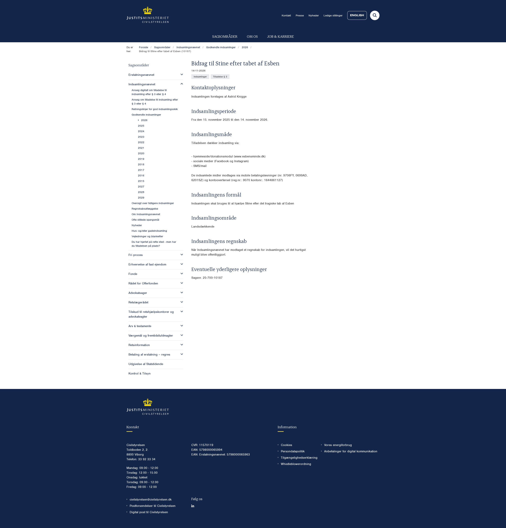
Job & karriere (280, 36)
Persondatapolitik (293, 451)
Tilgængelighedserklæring (298, 458)
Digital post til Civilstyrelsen (149, 512)
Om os (252, 36)
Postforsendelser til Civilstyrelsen (153, 506)
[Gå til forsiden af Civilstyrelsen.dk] (147, 15)
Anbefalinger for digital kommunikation (350, 451)
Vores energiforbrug (338, 445)
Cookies (286, 445)
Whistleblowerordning (296, 464)
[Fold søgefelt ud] (375, 15)
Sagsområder (224, 36)
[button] (180, 74)
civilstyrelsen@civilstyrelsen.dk (151, 500)
